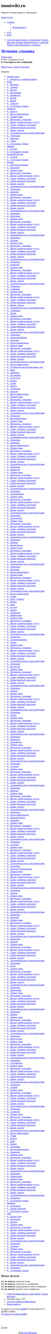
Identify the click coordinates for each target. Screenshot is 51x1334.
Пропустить (7, 17)
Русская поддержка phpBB (14, 1314)
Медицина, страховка (17, 51)
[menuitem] (19, 27)
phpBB (23, 1309)
